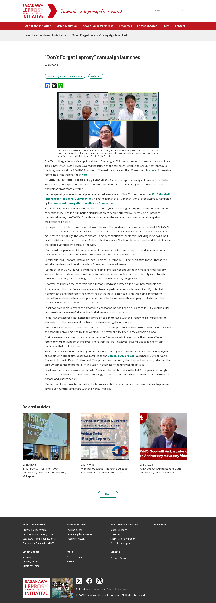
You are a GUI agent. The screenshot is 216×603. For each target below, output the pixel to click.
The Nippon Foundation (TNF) (38, 543)
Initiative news (30, 556)
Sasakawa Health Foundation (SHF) (41, 538)
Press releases (74, 556)
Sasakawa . (83, 203)
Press (166, 26)
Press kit (71, 561)
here (154, 170)
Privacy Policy (118, 557)
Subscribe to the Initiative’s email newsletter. (103, 589)
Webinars (96, 76)
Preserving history (76, 538)
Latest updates (147, 26)
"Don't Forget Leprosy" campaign (65, 76)
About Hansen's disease (98, 26)
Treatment (115, 534)
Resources (125, 26)
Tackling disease (75, 529)
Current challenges (120, 543)
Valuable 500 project (121, 356)
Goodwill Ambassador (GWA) (38, 534)
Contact (180, 26)
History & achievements (35, 529)
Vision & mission (66, 26)
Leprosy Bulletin (31, 561)
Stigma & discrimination (122, 538)
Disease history (118, 529)
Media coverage (31, 565)
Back (108, 494)
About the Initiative (38, 26)
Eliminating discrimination (80, 534)
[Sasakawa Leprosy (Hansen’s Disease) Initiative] (33, 11)
